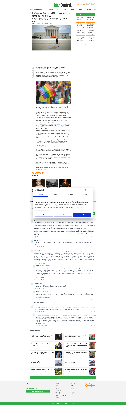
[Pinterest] (94, 4)
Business (72, 387)
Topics (57, 387)
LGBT (42, 169)
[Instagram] (92, 4)
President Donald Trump (59, 126)
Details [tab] (55, 194)
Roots (71, 393)
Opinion (72, 388)
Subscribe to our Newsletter (37, 391)
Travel (72, 392)
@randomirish (43, 23)
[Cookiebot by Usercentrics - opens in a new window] (85, 190)
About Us (58, 388)
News (71, 385)
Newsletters (81, 4)
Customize (62, 214)
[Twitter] (89, 4)
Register (58, 397)
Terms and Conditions (61, 395)
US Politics (46, 169)
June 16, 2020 (55, 146)
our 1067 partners (43, 200)
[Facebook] (87, 4)
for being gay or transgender (62, 107)
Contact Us (58, 390)
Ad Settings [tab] (70, 194)
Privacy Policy (59, 393)
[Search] (95, 9)
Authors (57, 385)
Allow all (82, 214)
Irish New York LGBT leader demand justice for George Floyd (54, 167)
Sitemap (57, 399)
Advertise (58, 392)
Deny (44, 214)
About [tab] (85, 194)
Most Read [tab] (79, 14)
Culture (72, 390)
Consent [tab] (41, 194)
